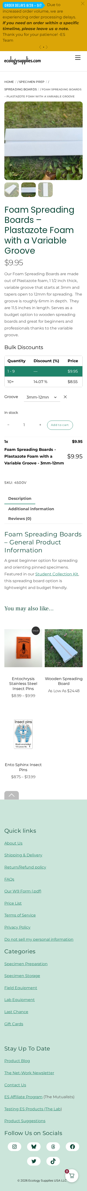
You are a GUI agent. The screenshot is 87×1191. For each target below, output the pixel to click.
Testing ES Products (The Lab (32, 1109)
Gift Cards (13, 1024)
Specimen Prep (31, 82)
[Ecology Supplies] (22, 62)
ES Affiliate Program (23, 1097)
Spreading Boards (20, 89)
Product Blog (17, 1060)
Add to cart (60, 425)
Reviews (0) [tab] (19, 518)
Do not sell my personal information (38, 939)
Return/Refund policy (25, 867)
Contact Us (15, 1085)
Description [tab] (19, 498)
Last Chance (16, 1012)
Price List (13, 903)
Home (9, 82)
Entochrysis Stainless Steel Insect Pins (23, 683)
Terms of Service (20, 915)
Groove (11, 396)
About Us (13, 843)
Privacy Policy (17, 927)
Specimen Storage (22, 975)
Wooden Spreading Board (64, 681)
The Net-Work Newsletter (29, 1073)
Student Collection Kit (56, 574)
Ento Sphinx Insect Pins (23, 767)
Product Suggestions (24, 1121)
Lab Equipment (19, 999)
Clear (65, 397)
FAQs (9, 879)
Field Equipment (20, 988)
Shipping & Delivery (23, 855)
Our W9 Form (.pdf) (22, 891)
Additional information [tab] (31, 509)
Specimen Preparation (26, 964)
